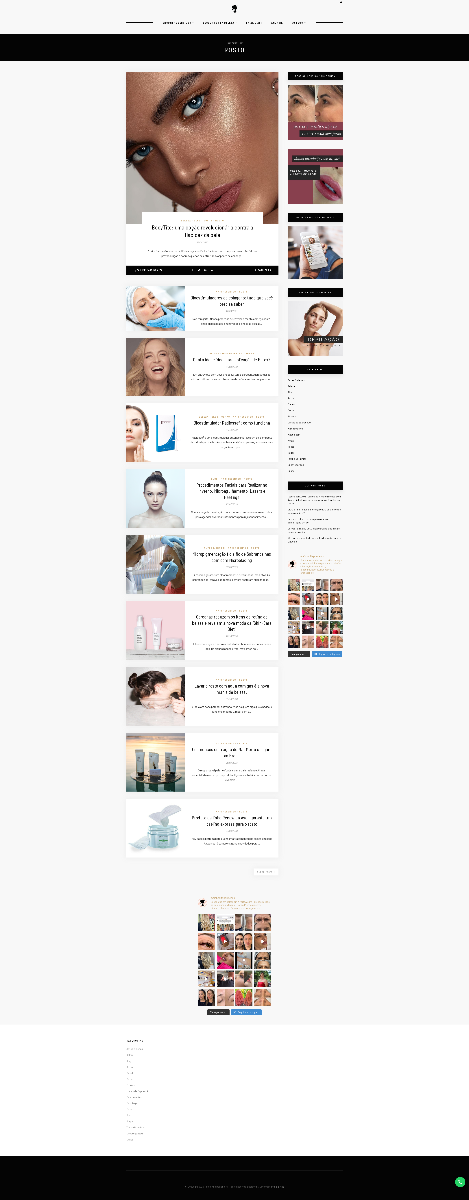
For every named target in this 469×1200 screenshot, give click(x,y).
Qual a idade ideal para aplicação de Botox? (232, 359)
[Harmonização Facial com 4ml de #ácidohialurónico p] (336, 599)
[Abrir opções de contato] (460, 1182)
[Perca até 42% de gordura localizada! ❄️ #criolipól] (308, 599)
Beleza (186, 220)
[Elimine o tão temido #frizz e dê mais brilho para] (322, 642)
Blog (197, 220)
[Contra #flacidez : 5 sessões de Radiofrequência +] (322, 585)
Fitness (292, 416)
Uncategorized (296, 464)
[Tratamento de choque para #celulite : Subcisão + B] (308, 627)
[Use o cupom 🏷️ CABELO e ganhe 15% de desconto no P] (308, 585)
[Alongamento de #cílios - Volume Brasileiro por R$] (294, 599)
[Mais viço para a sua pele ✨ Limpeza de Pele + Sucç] (336, 642)
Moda (291, 440)
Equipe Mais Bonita (149, 270)
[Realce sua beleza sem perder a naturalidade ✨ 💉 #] (294, 642)
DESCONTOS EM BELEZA (218, 22)
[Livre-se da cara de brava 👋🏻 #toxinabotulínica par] (336, 585)
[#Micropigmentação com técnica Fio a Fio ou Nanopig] (308, 642)
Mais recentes (226, 291)
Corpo (208, 220)
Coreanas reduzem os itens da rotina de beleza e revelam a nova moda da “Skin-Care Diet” (232, 623)
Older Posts (265, 872)
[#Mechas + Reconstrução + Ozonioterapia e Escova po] (294, 613)
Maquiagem (294, 434)
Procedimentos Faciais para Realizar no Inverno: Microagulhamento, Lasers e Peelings (231, 491)
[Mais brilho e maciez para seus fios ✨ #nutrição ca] (294, 585)
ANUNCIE (277, 22)
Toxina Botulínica (297, 458)
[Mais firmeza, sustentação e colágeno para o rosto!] (322, 599)
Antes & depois (214, 548)
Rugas (291, 452)
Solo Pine (279, 1186)
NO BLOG (297, 22)
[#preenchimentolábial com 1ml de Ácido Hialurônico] (308, 613)
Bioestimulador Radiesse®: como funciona (232, 422)
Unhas (291, 470)
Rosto (219, 220)
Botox (291, 398)
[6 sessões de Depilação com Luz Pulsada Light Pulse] (322, 613)
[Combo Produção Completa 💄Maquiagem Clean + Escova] (336, 627)
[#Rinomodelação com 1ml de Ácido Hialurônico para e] (322, 627)
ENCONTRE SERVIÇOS (177, 22)
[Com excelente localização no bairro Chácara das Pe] (294, 627)
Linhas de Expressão (299, 422)
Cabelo (292, 404)
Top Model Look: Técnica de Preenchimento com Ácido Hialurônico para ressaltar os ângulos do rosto (314, 500)
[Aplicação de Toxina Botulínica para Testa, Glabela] (336, 613)
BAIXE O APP (254, 22)
